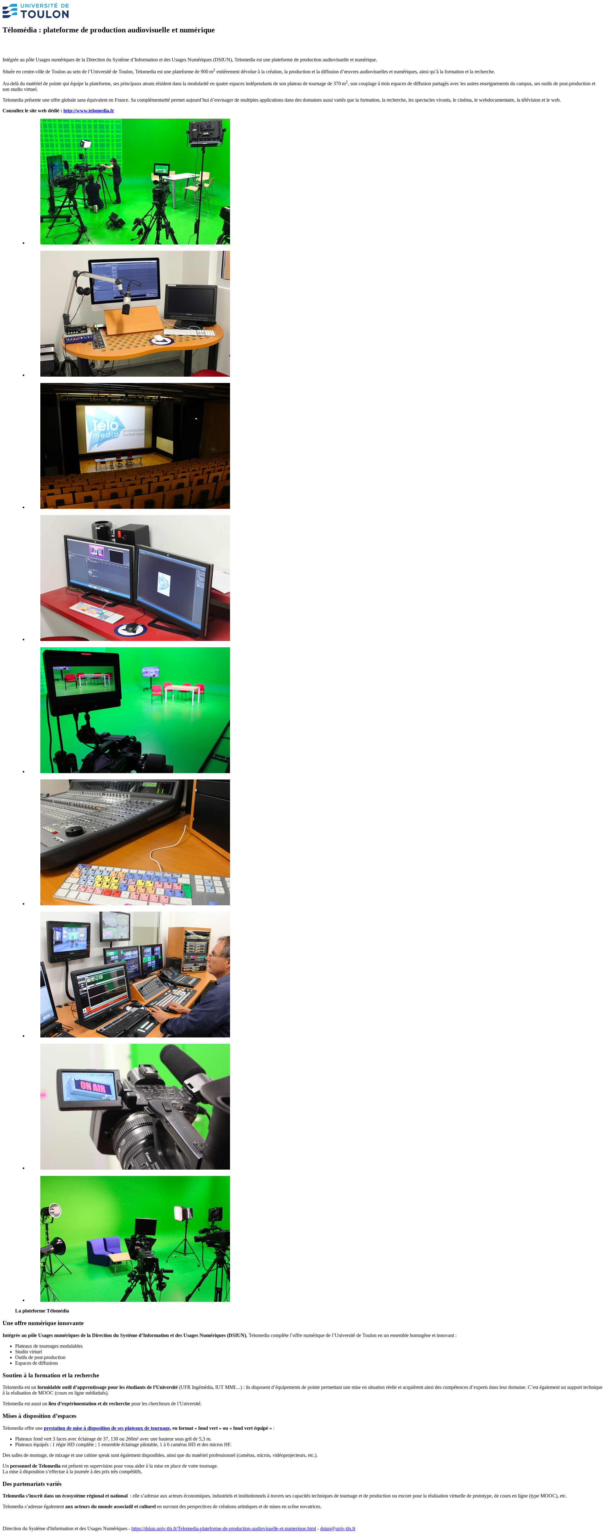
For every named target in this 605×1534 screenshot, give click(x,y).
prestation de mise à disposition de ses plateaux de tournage (107, 1428)
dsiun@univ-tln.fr (337, 1528)
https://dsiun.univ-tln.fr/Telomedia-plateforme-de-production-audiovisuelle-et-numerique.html (223, 1528)
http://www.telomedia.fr (88, 110)
